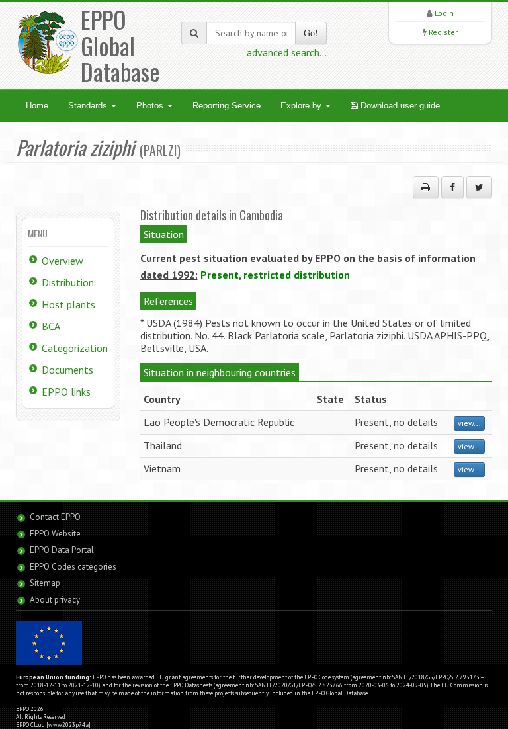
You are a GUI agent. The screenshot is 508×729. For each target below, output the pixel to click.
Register (443, 32)
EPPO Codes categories (73, 566)
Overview (62, 260)
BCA (51, 326)
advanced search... (287, 52)
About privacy (55, 599)
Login (444, 13)
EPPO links (66, 391)
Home (37, 105)
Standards (89, 105)
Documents (67, 369)
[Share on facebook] (452, 187)
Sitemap (45, 583)
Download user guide (399, 105)
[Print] (426, 187)
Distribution (68, 282)
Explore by (302, 105)
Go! (311, 32)
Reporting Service (226, 105)
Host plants (68, 304)
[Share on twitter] (479, 187)
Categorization (75, 348)
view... (469, 423)
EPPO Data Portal (62, 550)
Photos (151, 105)
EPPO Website (55, 533)
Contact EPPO (55, 517)
